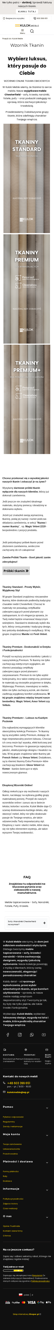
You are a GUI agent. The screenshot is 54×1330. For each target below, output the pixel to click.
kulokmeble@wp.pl (18, 1092)
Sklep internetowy (26, 1314)
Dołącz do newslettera (18, 1270)
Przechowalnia (10, 1153)
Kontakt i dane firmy (12, 1230)
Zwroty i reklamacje (12, 1126)
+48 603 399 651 (18, 1083)
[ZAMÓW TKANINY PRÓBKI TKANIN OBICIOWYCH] (16, 574)
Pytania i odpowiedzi (13, 1116)
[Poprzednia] (3, 7)
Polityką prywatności (40, 1281)
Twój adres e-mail (13, 1266)
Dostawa (7, 1181)
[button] (27, 923)
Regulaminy (9, 1121)
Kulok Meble (12, 38)
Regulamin (37, 1275)
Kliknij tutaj (27, 11)
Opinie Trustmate (11, 1226)
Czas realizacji (10, 1208)
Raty (5, 1176)
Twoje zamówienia (12, 1144)
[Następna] (50, 7)
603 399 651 (42, 18)
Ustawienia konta (11, 1149)
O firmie (7, 1235)
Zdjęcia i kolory (10, 1203)
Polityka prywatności (13, 1198)
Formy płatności (11, 1171)
